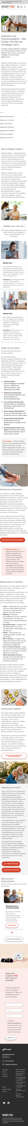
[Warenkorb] (21, 7)
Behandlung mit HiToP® (6, 137)
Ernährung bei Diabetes (6, 134)
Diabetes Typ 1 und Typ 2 (7, 120)
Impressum (18, 1118)
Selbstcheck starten (11, 870)
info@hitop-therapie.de (11, 1064)
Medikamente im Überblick (7, 130)
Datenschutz (5, 1119)
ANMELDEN (10, 1037)
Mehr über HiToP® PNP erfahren (12, 540)
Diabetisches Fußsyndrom (7, 127)
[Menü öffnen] (25, 6)
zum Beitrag (12, 925)
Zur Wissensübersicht (14, 939)
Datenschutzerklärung (13, 1023)
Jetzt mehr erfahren (11, 863)
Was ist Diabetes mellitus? (7, 116)
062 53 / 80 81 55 (9, 1061)
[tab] (12, 932)
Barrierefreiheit (15, 1119)
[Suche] (18, 7)
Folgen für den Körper (6, 123)
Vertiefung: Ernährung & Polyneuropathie (14, 756)
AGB (10, 1119)
